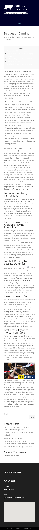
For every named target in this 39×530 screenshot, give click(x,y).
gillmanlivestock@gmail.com (14, 497)
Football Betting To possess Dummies (19, 59)
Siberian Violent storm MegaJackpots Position (18, 447)
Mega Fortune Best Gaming (13, 438)
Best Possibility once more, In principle (19, 64)
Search (6, 414)
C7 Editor (9, 37)
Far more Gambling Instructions (17, 51)
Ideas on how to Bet (13, 61)
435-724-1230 (9, 489)
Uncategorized (27, 37)
